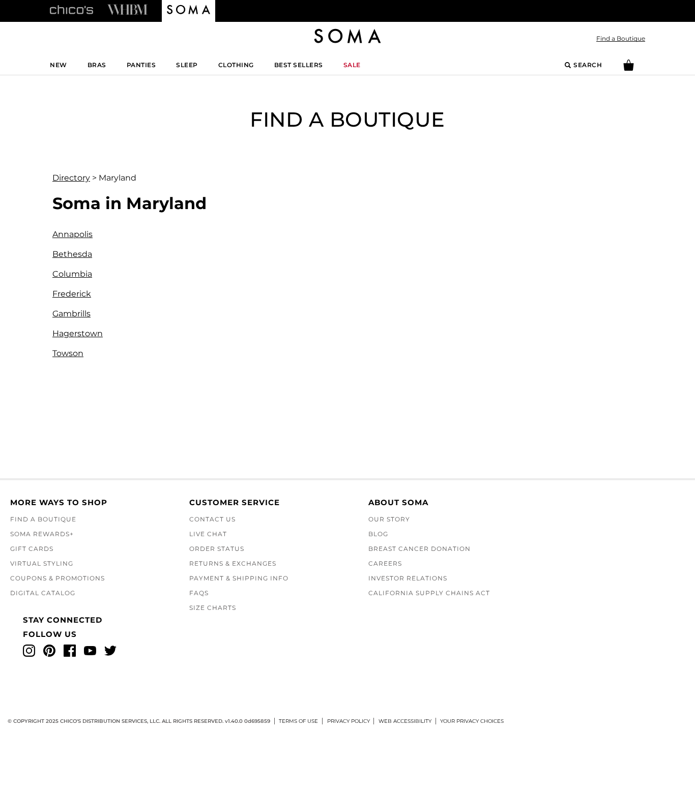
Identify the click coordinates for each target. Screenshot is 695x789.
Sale (352, 65)
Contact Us (212, 519)
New (58, 65)
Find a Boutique (620, 38)
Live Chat (208, 534)
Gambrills (71, 313)
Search (587, 65)
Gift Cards (31, 548)
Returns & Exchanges (232, 563)
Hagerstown (77, 333)
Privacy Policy (348, 721)
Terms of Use (298, 721)
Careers (385, 563)
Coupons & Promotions (57, 578)
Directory (71, 178)
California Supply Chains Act (429, 593)
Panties (141, 65)
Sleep (187, 65)
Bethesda (72, 254)
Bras (97, 65)
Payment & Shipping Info (238, 578)
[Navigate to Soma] (188, 11)
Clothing (236, 65)
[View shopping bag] (628, 68)
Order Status (216, 548)
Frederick (71, 294)
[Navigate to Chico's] (71, 9)
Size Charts (212, 607)
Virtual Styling (41, 563)
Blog (378, 534)
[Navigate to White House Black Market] (127, 9)
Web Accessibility (405, 721)
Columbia (72, 274)
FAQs (199, 593)
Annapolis (72, 234)
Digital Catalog (42, 593)
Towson (67, 353)
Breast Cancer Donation (419, 548)
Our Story (389, 519)
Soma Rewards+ (42, 534)
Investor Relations (407, 578)
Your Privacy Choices (472, 721)
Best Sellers (298, 65)
